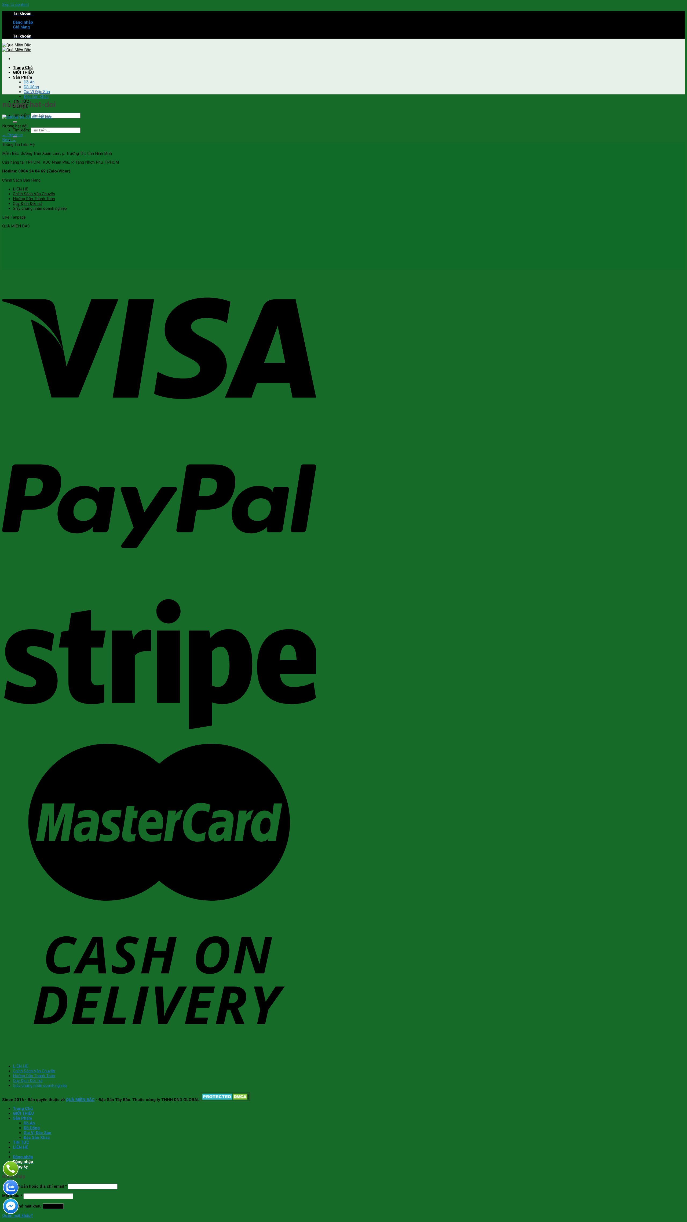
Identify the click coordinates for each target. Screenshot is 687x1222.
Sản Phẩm (22, 77)
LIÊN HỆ (20, 189)
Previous (12, 134)
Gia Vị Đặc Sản (37, 91)
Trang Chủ (23, 67)
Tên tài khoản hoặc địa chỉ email (34, 1186)
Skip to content (15, 4)
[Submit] (15, 122)
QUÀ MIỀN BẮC (80, 1099)
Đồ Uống (31, 86)
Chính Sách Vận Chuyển (34, 194)
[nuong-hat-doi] (27, 117)
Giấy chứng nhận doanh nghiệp (40, 208)
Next (9, 139)
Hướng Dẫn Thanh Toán (34, 198)
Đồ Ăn (29, 82)
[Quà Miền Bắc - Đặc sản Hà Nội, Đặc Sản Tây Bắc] (16, 47)
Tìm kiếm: (21, 130)
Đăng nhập (53, 1206)
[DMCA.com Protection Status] (225, 1099)
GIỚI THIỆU (23, 72)
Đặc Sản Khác (36, 96)
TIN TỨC (21, 1142)
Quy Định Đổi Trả (27, 203)
